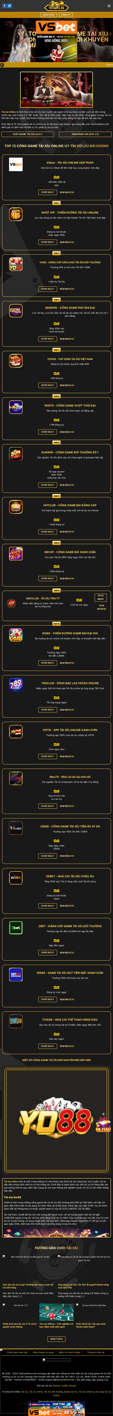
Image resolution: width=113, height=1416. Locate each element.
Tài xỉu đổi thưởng (53, 1391)
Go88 (64, 1385)
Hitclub (72, 1385)
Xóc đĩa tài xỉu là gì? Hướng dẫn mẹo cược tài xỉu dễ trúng (28, 1286)
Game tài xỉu (70, 1391)
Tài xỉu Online (8, 112)
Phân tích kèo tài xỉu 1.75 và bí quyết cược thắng (20, 1325)
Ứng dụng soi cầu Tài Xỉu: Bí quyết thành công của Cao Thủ (83, 1286)
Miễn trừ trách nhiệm (69, 1352)
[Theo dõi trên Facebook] (4, 6)
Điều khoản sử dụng (43, 1352)
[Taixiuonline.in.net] (56, 6)
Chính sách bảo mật (17, 1352)
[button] (109, 6)
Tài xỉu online (36, 1391)
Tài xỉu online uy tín (89, 1391)
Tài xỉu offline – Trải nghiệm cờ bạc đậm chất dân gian (56, 1325)
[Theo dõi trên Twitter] (9, 6)
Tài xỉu (24, 1391)
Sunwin (56, 1385)
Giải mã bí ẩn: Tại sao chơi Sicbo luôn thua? (91, 1325)
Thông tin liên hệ (95, 1352)
